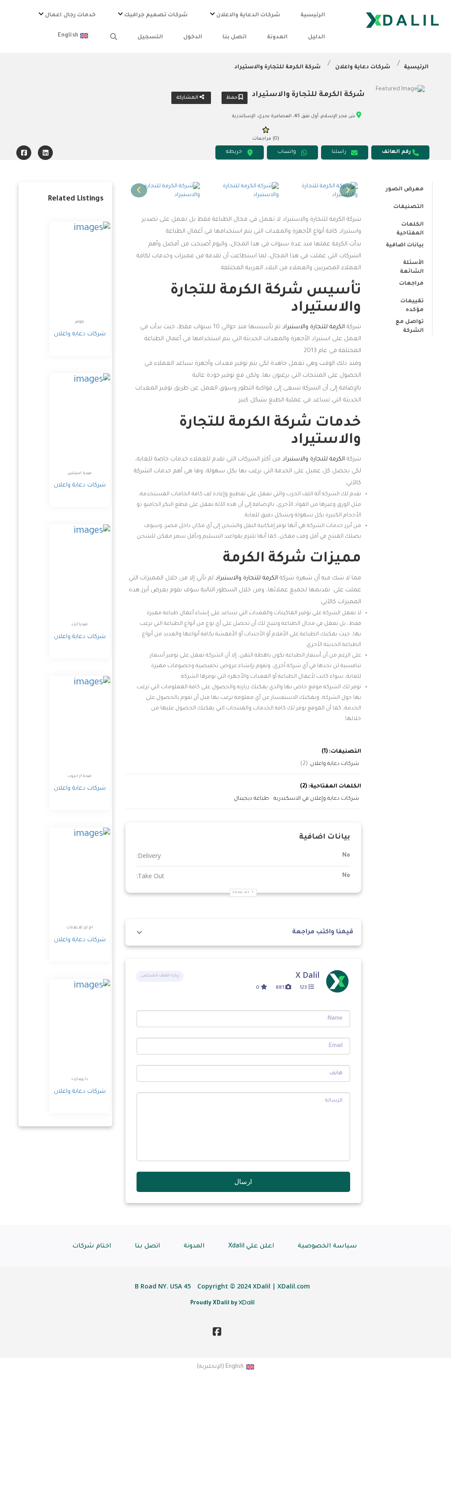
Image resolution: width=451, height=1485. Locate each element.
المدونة (277, 37)
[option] (321, 191)
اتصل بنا (234, 37)
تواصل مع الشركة (410, 323)
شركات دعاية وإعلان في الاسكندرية (316, 799)
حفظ (232, 97)
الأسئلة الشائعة (412, 264)
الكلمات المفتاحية (410, 226)
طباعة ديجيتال (251, 799)
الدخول (192, 37)
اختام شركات (91, 1246)
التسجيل (150, 37)
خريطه (234, 152)
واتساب (286, 152)
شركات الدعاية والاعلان (248, 15)
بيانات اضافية (405, 245)
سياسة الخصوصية (327, 1246)
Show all (241, 893)
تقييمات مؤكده (412, 302)
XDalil (247, 1302)
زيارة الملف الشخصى (159, 976)
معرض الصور (405, 189)
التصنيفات (408, 207)
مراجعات (411, 284)
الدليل (316, 37)
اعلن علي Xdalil (251, 1246)
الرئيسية (312, 15)
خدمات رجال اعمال (70, 15)
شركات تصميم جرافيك (156, 15)
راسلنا (339, 152)
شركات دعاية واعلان (362, 67)
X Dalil (308, 974)
